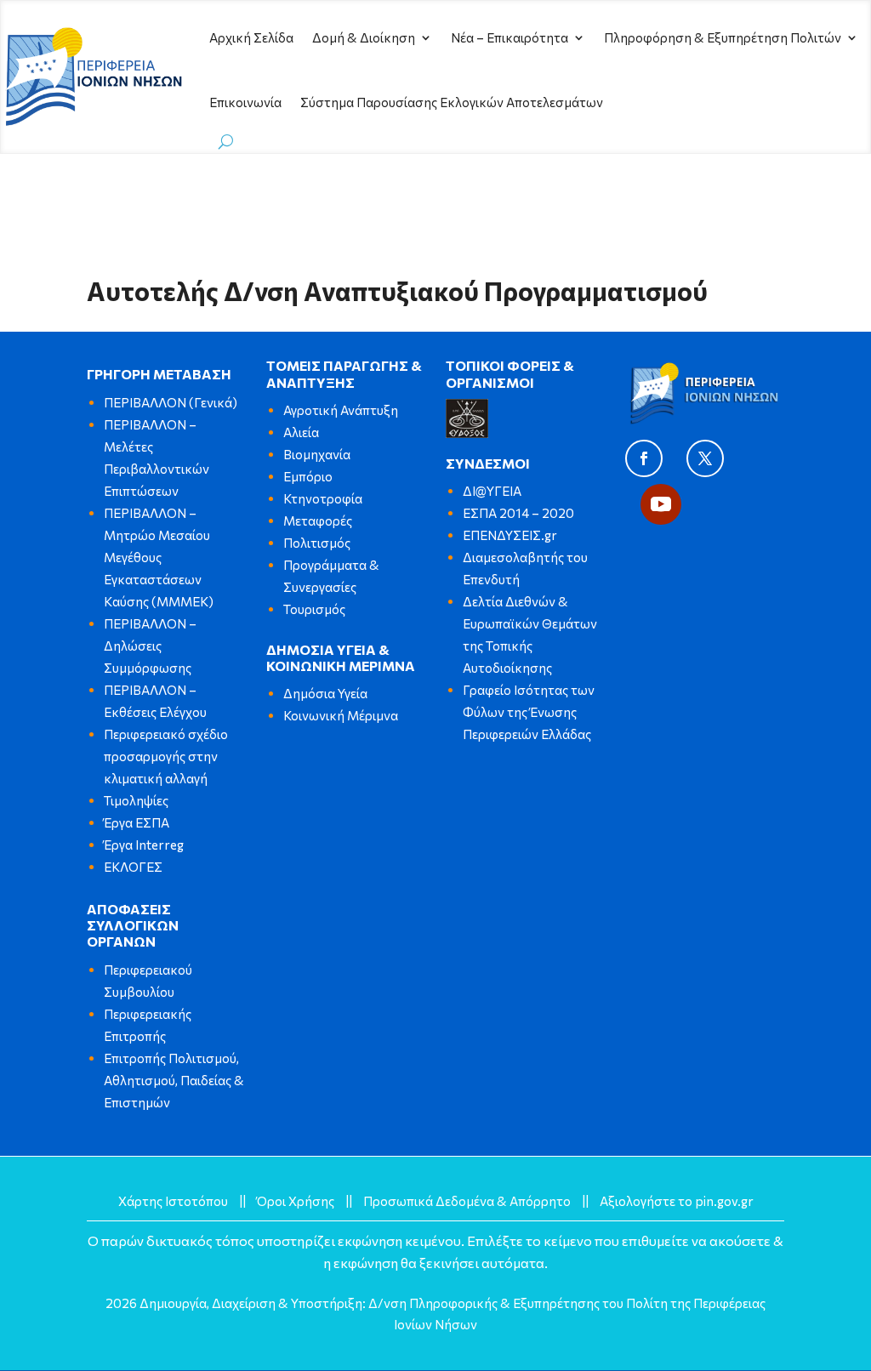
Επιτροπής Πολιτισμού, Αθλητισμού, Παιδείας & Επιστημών (174, 1080)
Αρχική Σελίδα (251, 37)
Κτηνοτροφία (322, 498)
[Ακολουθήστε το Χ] (705, 458)
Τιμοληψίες (136, 800)
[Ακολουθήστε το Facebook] (644, 458)
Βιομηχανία (316, 454)
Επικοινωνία (245, 102)
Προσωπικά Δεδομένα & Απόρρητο (467, 1201)
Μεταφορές (317, 520)
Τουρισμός (314, 609)
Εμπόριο (308, 476)
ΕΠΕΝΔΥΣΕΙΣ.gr (510, 535)
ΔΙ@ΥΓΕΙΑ (492, 490)
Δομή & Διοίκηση (363, 37)
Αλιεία (301, 432)
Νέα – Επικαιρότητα (509, 37)
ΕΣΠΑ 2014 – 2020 (518, 513)
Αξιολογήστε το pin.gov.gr (677, 1201)
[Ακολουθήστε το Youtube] (660, 504)
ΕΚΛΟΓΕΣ (133, 866)
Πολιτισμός (316, 542)
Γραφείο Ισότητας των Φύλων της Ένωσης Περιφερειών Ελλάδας (529, 712)
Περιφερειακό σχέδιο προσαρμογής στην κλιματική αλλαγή (166, 756)
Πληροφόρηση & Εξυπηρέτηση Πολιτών (722, 37)
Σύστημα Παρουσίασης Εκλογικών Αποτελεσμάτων (451, 102)
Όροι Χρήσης (295, 1201)
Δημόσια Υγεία (325, 693)
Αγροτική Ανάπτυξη (340, 410)
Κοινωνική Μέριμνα (340, 715)
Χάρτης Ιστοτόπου (173, 1201)
